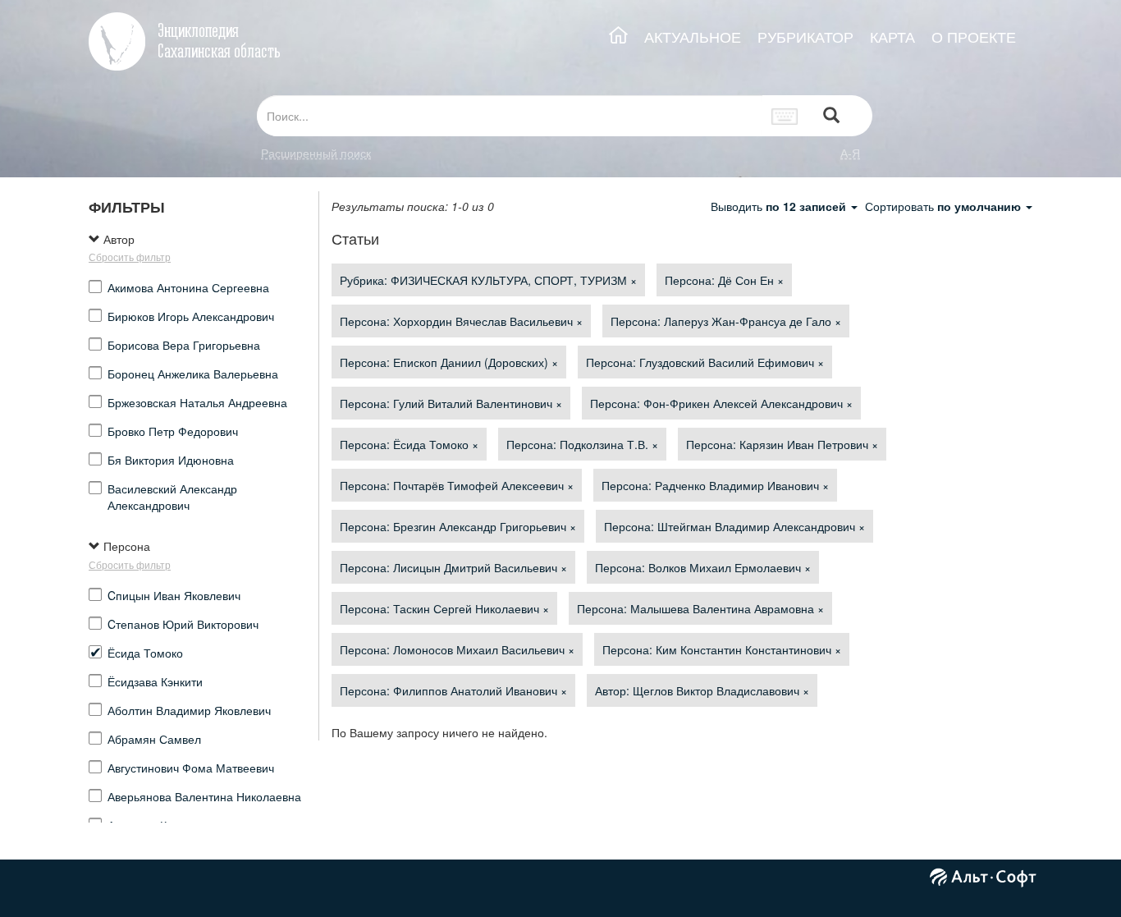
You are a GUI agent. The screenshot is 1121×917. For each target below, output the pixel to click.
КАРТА (892, 36)
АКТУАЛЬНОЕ (692, 36)
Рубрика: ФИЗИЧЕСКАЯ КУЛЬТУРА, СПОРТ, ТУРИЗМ (488, 280)
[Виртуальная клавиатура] (785, 116)
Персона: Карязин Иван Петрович (782, 444)
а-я (850, 152)
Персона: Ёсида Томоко (409, 444)
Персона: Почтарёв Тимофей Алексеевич (457, 485)
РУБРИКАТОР (805, 36)
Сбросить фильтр (130, 257)
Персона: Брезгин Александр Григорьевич (458, 526)
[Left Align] (831, 116)
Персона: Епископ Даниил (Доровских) (449, 362)
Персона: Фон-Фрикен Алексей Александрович (721, 403)
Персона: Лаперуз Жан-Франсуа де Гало (726, 321)
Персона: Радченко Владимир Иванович (715, 485)
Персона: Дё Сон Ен (724, 280)
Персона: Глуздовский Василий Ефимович (705, 362)
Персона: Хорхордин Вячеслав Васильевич (461, 321)
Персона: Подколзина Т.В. (582, 444)
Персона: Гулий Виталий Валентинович (451, 403)
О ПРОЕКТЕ (973, 36)
